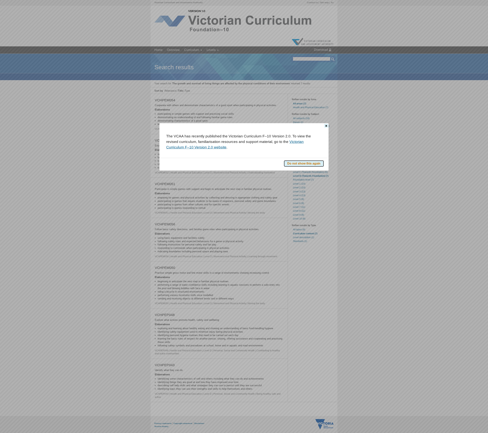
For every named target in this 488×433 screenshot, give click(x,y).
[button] (326, 126)
